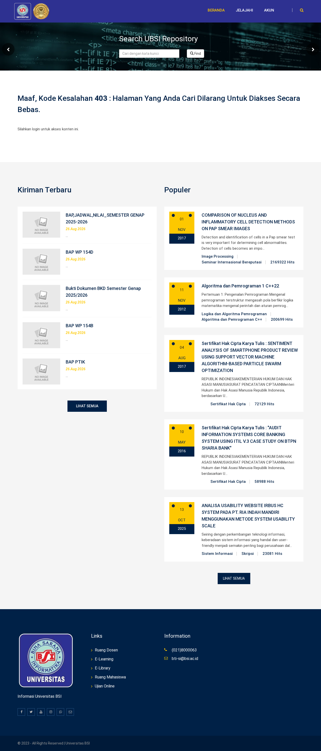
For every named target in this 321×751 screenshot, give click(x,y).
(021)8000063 (184, 650)
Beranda (216, 10)
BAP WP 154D (79, 252)
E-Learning (104, 659)
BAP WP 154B (79, 325)
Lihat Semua (87, 406)
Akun (269, 10)
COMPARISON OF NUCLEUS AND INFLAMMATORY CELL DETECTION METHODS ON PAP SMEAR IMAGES (248, 221)
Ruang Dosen (106, 650)
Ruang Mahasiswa (110, 677)
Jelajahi (244, 10)
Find (197, 54)
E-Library (102, 668)
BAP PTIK (75, 361)
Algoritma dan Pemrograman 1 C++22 (240, 285)
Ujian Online (105, 686)
